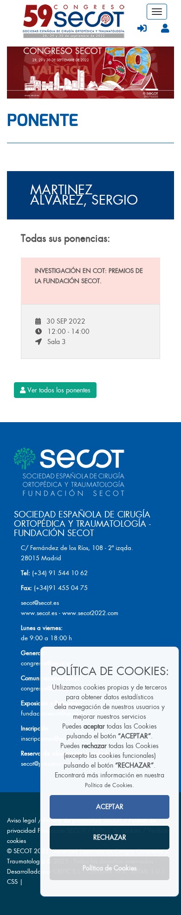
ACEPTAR (109, 806)
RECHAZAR (109, 837)
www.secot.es (39, 613)
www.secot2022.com (90, 613)
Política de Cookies (108, 785)
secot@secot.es (40, 603)
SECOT (22, 851)
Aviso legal (21, 820)
